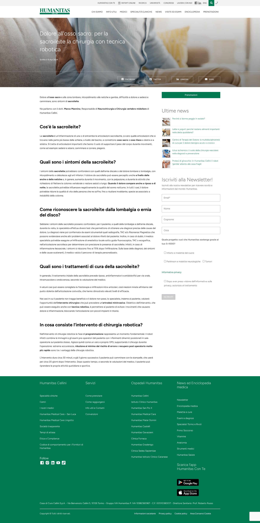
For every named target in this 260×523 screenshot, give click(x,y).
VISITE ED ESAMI (173, 12)
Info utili (111, 12)
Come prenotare (93, 395)
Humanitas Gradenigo (142, 444)
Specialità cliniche (48, 395)
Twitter (157, 79)
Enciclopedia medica (187, 406)
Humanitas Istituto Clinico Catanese (149, 456)
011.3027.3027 (216, 3)
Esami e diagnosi (185, 418)
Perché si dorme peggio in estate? (188, 118)
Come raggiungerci (95, 402)
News (159, 12)
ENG (205, 3)
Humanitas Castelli (140, 426)
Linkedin (184, 79)
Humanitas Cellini (140, 395)
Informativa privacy (171, 272)
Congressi (169, 3)
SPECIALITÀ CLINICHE (141, 12)
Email (211, 79)
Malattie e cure (184, 412)
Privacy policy (165, 513)
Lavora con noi (184, 3)
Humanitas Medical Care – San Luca (58, 414)
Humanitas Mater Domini (143, 420)
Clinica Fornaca (139, 438)
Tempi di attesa (47, 432)
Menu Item (196, 3)
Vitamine (181, 436)
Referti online (128, 3)
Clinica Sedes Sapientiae (143, 450)
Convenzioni (91, 414)
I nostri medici (47, 408)
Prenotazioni (211, 12)
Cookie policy (181, 513)
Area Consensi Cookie (200, 513)
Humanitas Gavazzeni (142, 432)
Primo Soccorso (185, 430)
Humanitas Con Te (106, 3)
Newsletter (182, 400)
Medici (123, 12)
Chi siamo (97, 12)
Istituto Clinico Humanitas (144, 402)
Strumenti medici (185, 448)
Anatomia (182, 442)
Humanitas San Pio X (141, 408)
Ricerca (143, 3)
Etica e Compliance (49, 438)
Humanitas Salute (186, 455)
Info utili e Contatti (94, 408)
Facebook (130, 79)
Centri (43, 402)
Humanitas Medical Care (143, 414)
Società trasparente (50, 426)
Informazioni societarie (145, 513)
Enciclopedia (192, 12)
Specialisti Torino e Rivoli (189, 424)
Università (155, 3)
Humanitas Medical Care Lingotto (57, 420)
